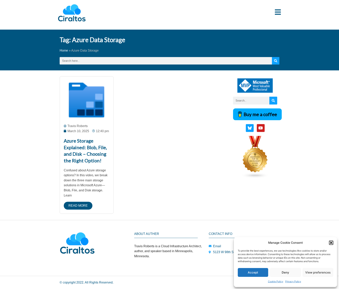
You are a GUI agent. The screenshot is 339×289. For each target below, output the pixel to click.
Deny (285, 272)
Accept (253, 272)
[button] (331, 243)
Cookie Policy (275, 281)
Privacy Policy (293, 281)
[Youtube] (261, 128)
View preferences (318, 272)
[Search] (275, 61)
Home (64, 50)
